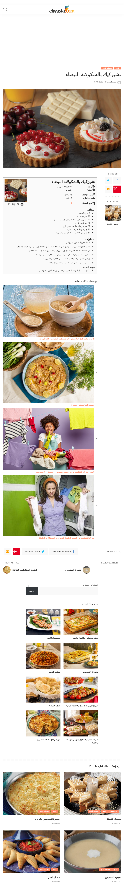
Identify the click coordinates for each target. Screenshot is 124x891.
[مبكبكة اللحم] (43, 656)
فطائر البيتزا (54, 877)
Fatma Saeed (110, 82)
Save (115, 187)
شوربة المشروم (113, 877)
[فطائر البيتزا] (31, 851)
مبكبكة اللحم (54, 671)
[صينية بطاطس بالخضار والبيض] (81, 622)
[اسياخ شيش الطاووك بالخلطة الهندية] (81, 690)
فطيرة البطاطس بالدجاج (47, 818)
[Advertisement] (62, 36)
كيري (117, 68)
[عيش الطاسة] (43, 690)
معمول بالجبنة (112, 224)
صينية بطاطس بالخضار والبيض (85, 638)
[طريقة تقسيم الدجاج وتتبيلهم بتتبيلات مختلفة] (81, 723)
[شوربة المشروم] (92, 851)
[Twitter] (108, 180)
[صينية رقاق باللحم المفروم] (43, 723)
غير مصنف (113, 811)
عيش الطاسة (54, 705)
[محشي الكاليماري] (43, 622)
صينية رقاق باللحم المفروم (48, 739)
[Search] (6, 9)
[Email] (108, 189)
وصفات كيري (107, 68)
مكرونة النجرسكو (90, 671)
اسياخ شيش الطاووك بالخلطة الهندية (82, 705)
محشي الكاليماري (52, 638)
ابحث (31, 591)
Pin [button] (18, 204)
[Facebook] (117, 180)
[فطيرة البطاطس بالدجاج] (31, 793)
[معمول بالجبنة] (113, 213)
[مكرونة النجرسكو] (81, 656)
